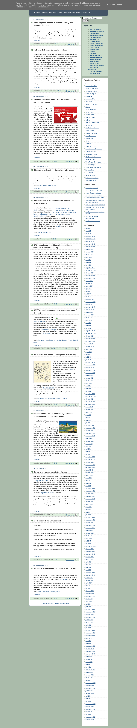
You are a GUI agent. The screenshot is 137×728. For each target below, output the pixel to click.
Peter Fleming (94, 47)
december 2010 (90, 404)
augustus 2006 (90, 268)
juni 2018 (88, 606)
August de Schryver (46, 493)
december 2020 (90, 654)
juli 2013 (88, 486)
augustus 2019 (90, 630)
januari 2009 (89, 344)
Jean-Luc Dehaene (39, 321)
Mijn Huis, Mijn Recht (92, 122)
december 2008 (90, 341)
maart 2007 (89, 286)
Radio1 (53, 185)
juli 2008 (88, 328)
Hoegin (88, 107)
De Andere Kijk (90, 99)
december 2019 (90, 635)
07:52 (54, 348)
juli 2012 (88, 454)
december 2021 (90, 670)
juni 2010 (88, 388)
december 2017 (90, 596)
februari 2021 (90, 659)
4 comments (70, 44)
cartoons (41, 398)
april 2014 (89, 507)
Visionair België (90, 165)
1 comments (70, 239)
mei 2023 (88, 696)
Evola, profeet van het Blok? (94, 190)
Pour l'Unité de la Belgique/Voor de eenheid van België (44, 214)
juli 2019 (88, 627)
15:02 (55, 463)
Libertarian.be (90, 115)
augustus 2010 (90, 394)
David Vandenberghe (97, 31)
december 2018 (90, 617)
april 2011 (88, 415)
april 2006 (89, 257)
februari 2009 (90, 346)
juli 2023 (88, 701)
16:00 (55, 304)
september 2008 (90, 333)
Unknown (93, 53)
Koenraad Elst (94, 39)
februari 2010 (90, 378)
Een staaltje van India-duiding (95, 197)
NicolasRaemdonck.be (92, 128)
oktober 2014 (90, 522)
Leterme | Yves (67, 340)
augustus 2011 (90, 425)
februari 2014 (90, 501)
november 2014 (90, 525)
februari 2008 (90, 315)
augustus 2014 (90, 517)
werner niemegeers (96, 45)
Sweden (58, 398)
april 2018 (89, 601)
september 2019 (90, 633)
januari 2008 (89, 312)
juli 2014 (88, 514)
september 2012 (90, 459)
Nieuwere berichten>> (62, 603)
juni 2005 (88, 231)
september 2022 (90, 683)
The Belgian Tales (91, 154)
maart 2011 (89, 412)
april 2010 (89, 383)
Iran (46, 398)
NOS (49, 185)
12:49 (55, 514)
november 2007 (90, 307)
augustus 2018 (90, 609)
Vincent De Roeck (96, 55)
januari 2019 (89, 620)
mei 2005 (88, 228)
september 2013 (90, 491)
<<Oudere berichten (47, 603)
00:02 (55, 405)
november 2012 (90, 465)
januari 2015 (89, 530)
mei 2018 (88, 604)
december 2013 (90, 499)
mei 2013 (88, 480)
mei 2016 (88, 564)
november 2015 (90, 551)
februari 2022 (90, 675)
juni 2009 (88, 357)
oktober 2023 (90, 706)
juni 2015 (88, 541)
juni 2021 (88, 664)
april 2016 (89, 562)
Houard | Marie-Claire (44, 232)
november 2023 (90, 709)
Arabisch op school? (92, 188)
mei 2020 (88, 641)
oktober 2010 (90, 399)
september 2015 (90, 546)
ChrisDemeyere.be (91, 91)
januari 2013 (89, 470)
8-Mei (87, 83)
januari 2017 (89, 578)
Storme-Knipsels (91, 151)
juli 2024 (88, 714)
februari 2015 (90, 533)
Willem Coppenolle (96, 43)
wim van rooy (94, 49)
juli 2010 (88, 391)
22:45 (54, 239)
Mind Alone (89, 125)
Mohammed (51, 398)
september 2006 (90, 270)
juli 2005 (88, 233)
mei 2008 (88, 323)
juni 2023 (88, 698)
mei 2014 (88, 509)
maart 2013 (89, 475)
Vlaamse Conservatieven (93, 167)
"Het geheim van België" (41, 480)
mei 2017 (88, 585)
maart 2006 (89, 254)
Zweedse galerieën (48, 388)
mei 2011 (88, 417)
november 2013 (90, 496)
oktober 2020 (90, 649)
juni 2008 (88, 325)
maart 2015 (89, 535)
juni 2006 (88, 262)
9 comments (70, 463)
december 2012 (90, 467)
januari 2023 (89, 691)
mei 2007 (88, 291)
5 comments (70, 91)
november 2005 (90, 244)
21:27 (55, 598)
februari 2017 (90, 580)
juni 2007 (88, 294)
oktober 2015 (90, 549)
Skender (92, 51)
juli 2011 (88, 423)
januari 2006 (89, 249)
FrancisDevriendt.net (92, 104)
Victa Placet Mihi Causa (93, 162)
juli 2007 (88, 296)
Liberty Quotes (90, 117)
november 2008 (90, 338)
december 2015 (90, 554)
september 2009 (90, 365)
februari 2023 (90, 693)
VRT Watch (89, 172)
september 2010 (90, 396)
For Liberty (89, 101)
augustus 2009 (90, 362)
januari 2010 (89, 375)
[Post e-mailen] (76, 44)
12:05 (55, 559)
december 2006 (90, 278)
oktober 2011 (89, 430)
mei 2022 (88, 680)
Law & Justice (90, 112)
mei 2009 (88, 354)
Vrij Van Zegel (90, 170)
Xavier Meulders (95, 59)
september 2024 (90, 717)
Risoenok (88, 141)
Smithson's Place (91, 146)
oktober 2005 (90, 241)
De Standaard (64, 579)
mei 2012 (88, 449)
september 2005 (90, 239)
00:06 (60, 91)
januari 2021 (89, 656)
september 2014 (90, 520)
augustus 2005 (90, 236)
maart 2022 (89, 677)
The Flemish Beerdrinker (93, 157)
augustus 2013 (90, 488)
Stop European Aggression (94, 149)
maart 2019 (89, 622)
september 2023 (90, 704)
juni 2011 (88, 420)
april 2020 (89, 638)
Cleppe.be (89, 96)
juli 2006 (88, 265)
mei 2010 (88, 386)
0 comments (70, 405)
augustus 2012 (90, 457)
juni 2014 (88, 512)
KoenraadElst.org (91, 109)
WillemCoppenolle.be (92, 178)
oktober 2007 (90, 304)
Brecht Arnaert (94, 63)
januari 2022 (89, 672)
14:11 (56, 44)
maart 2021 (89, 662)
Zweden (64, 398)
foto (49, 317)
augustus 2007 (90, 299)
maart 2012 (89, 444)
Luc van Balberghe (96, 71)
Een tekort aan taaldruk (93, 221)
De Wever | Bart (43, 340)
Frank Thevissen (95, 37)
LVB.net (88, 120)
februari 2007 (90, 283)
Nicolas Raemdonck (96, 35)
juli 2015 (88, 543)
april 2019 (89, 625)
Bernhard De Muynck (97, 65)
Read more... (38, 40)
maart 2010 (89, 381)
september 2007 (90, 302)
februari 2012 (90, 441)
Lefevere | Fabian (55, 592)
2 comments (70, 349)
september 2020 (90, 646)
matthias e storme (96, 57)
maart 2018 (89, 599)
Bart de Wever (46, 334)
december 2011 (90, 436)
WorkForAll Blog (91, 180)
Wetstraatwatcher (91, 175)
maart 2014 (89, 504)
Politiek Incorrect (91, 136)
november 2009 (90, 370)
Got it (119, 5)
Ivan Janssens (94, 61)
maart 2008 (89, 317)
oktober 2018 (90, 614)
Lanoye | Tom (42, 185)
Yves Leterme (45, 329)
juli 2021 (88, 667)
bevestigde (53, 329)
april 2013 (89, 478)
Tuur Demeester (95, 41)
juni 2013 (88, 483)
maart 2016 (89, 559)
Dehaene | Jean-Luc (55, 340)
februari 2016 (90, 557)
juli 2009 (88, 360)
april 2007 (89, 289)
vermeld (58, 226)
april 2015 (89, 538)
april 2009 (89, 352)
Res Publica (89, 138)
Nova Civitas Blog (91, 133)
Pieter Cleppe (94, 33)
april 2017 (89, 583)
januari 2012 (89, 438)
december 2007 (90, 310)
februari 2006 (90, 252)
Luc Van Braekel (95, 29)
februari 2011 (89, 409)
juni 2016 (88, 567)
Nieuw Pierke (90, 130)
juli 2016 (88, 570)
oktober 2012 (90, 462)
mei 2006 (88, 260)
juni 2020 (88, 643)
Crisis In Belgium (91, 94)
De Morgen (45, 592)
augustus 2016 (90, 572)
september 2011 (90, 428)
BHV (39, 592)
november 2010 (90, 402)
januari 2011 (89, 407)
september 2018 (90, 612)
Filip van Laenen (95, 73)
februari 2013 (90, 473)
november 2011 (90, 433)
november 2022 (90, 685)
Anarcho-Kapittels (91, 86)
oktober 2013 (90, 493)
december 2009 (90, 373)
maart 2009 (89, 349)
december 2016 (90, 575)
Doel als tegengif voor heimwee (95, 205)
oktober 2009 (90, 367)
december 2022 (90, 688)
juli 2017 (88, 588)
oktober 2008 (90, 336)
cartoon (71, 369)
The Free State (90, 159)
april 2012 (89, 446)
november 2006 (90, 275)
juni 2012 (88, 451)
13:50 (55, 161)
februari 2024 (90, 712)
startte (35, 210)
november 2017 (90, 593)
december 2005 (90, 246)
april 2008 (89, 320)
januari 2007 (89, 281)
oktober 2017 (90, 591)
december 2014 (90, 528)
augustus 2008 (90, 331)
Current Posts (90, 719)
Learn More (110, 5)
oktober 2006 (90, 273)
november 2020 (90, 651)
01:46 (55, 191)
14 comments (70, 304)
